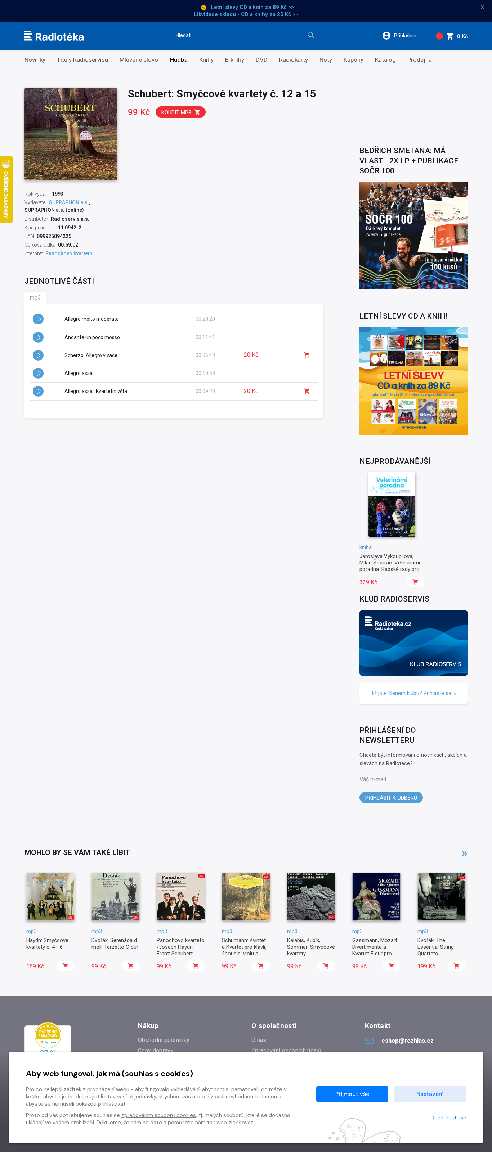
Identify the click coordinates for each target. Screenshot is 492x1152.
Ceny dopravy (156, 1050)
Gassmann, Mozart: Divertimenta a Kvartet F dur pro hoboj (375, 950)
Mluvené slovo (139, 60)
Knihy (206, 60)
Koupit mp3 (176, 112)
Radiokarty (293, 60)
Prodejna (419, 60)
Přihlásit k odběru (391, 798)
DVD (262, 60)
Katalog (385, 60)
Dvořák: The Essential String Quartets (435, 947)
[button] (404, 35)
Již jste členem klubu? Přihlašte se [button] (411, 693)
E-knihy (234, 60)
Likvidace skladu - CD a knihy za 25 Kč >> (246, 14)
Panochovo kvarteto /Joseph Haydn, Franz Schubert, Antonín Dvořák (181, 950)
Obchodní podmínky (163, 1040)
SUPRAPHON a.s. (69, 202)
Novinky (34, 60)
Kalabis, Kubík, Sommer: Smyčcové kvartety (311, 947)
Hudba (179, 60)
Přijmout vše (352, 1094)
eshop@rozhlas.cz (407, 1040)
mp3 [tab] (35, 297)
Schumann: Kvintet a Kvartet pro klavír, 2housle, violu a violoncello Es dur (244, 950)
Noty (325, 60)
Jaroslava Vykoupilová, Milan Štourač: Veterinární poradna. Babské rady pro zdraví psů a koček (389, 566)
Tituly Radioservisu (82, 60)
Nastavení (430, 1094)
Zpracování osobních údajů (286, 1050)
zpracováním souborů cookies (158, 1115)
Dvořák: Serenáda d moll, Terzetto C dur (114, 943)
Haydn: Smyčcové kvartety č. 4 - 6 (47, 943)
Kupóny (353, 60)
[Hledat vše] (310, 35)
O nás (259, 1040)
